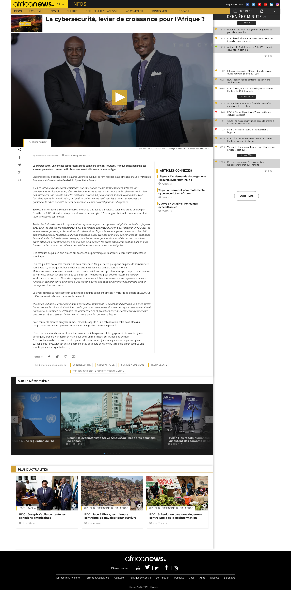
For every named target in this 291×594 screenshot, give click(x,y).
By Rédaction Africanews (45, 155)
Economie (36, 11)
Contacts (119, 578)
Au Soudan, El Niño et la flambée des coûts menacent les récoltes (249, 104)
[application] (112, 90)
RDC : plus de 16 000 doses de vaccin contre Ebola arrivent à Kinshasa (249, 139)
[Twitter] (148, 568)
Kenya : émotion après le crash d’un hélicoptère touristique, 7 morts (245, 163)
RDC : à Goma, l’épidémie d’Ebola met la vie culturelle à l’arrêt (249, 113)
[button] (119, 97)
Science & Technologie (102, 11)
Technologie (159, 365)
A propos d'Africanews (68, 578)
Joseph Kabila (27, 508)
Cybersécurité (37, 142)
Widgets (214, 578)
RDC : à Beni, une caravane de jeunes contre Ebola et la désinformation (250, 89)
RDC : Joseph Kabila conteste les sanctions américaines (248, 81)
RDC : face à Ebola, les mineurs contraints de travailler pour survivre (250, 39)
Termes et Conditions (97, 578)
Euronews (229, 578)
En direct (245, 11)
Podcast (183, 11)
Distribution (162, 578)
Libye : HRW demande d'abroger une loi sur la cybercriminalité (182, 178)
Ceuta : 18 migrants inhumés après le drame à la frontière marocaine (250, 122)
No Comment (134, 11)
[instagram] (175, 568)
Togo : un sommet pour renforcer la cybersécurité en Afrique (181, 191)
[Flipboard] (157, 568)
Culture (72, 11)
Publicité (179, 578)
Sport (55, 11)
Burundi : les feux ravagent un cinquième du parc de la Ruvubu (249, 31)
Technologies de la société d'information (98, 371)
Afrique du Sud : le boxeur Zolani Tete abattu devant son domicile (250, 48)
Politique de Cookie (140, 578)
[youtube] (138, 568)
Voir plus (246, 196)
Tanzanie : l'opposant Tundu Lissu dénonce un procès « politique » (251, 148)
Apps (202, 578)
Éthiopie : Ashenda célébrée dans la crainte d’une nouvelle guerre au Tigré (249, 72)
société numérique (132, 365)
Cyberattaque (106, 365)
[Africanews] (32, 3)
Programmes (160, 11)
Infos (18, 11)
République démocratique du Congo (106, 508)
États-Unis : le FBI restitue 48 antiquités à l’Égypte (247, 131)
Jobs (191, 578)
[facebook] (166, 568)
